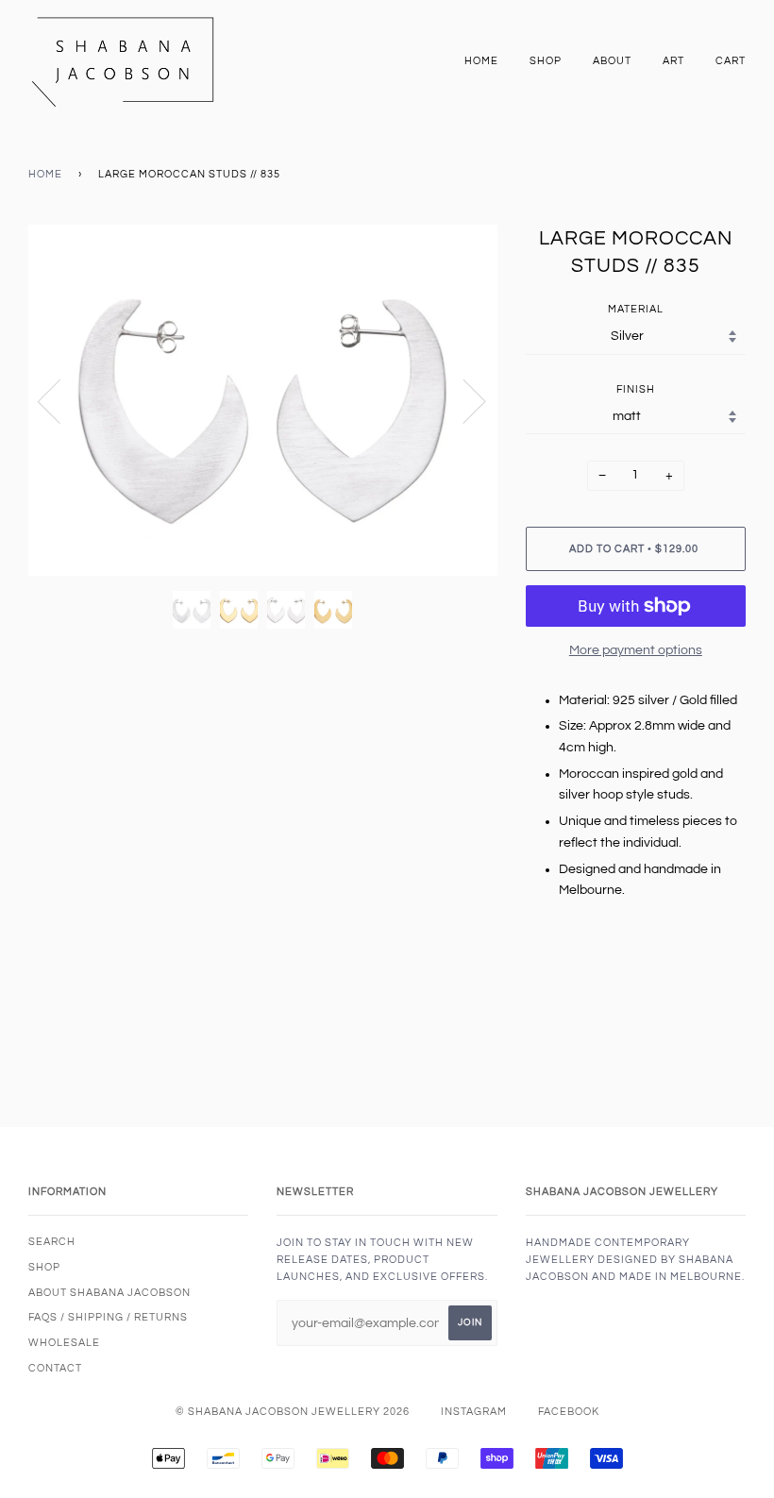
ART (673, 61)
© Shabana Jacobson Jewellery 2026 (293, 1411)
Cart (730, 61)
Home (481, 61)
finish (635, 389)
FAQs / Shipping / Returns (108, 1317)
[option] (262, 401)
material (636, 309)
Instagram (474, 1411)
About (612, 61)
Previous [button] (60, 400)
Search (52, 1242)
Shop (546, 61)
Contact (55, 1368)
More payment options (635, 650)
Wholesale (64, 1343)
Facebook (568, 1411)
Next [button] (463, 400)
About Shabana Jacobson (109, 1293)
